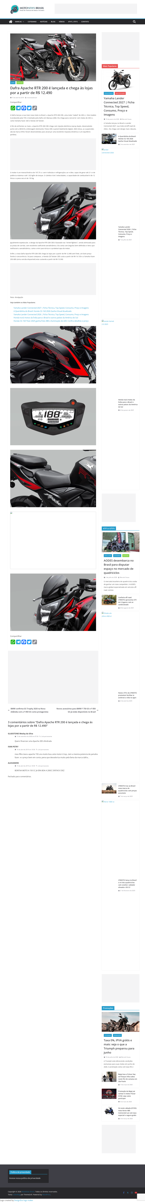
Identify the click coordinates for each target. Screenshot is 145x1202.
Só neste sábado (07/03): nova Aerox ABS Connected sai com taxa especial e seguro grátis (127, 1111)
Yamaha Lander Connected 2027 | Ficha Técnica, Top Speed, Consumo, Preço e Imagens (51, 308)
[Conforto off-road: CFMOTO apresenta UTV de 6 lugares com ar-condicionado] (109, 603)
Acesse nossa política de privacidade (24, 1178)
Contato (85, 22)
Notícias (43, 22)
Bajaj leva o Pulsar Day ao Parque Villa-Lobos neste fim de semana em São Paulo (127, 1077)
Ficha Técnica (109, 93)
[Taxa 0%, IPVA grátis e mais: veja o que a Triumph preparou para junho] (120, 1022)
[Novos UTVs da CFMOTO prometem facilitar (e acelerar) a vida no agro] (109, 697)
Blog (53, 22)
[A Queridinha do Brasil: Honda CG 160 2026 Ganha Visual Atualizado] (109, 140)
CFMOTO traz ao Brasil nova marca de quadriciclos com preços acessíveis (127, 789)
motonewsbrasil (32, 98)
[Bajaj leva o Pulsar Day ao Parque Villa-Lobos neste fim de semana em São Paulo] (109, 1079)
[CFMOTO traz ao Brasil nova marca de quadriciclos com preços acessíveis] (109, 791)
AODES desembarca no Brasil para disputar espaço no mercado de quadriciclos (119, 567)
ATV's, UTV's (108, 555)
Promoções (117, 1035)
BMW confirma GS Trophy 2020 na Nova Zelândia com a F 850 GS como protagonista (29, 710)
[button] (23, 21)
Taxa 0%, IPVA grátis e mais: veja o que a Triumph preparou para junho (119, 1046)
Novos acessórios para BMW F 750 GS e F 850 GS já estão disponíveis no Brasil (76, 710)
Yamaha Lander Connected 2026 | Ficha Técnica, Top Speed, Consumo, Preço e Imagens (51, 314)
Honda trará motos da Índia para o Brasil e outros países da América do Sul (46, 317)
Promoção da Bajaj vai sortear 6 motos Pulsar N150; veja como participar (126, 1094)
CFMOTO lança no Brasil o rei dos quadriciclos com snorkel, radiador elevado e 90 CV (127, 883)
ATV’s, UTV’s (73, 22)
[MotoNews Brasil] (10, 21)
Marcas (18, 22)
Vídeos (62, 22)
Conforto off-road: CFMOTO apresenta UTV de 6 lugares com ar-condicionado (127, 601)
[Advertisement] (96, 9)
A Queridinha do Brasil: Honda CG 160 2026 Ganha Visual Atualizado (43, 311)
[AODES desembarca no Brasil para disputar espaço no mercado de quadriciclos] (120, 542)
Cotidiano (32, 22)
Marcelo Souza (126, 119)
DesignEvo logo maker (23, 1200)
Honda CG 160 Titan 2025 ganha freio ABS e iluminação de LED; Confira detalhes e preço (51, 321)
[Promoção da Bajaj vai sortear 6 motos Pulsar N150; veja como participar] (109, 1096)
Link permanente (46, 736)
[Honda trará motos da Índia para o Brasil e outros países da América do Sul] (109, 405)
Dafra (12, 82)
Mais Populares (120, 93)
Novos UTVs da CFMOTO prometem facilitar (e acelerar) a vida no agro (127, 695)
